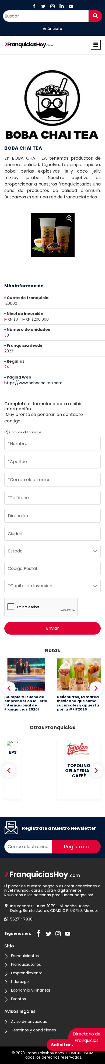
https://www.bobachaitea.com (33, 383)
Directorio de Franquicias (86, 1037)
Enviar (52, 628)
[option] (52, 235)
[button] (9, 688)
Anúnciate (52, 29)
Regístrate (76, 846)
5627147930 (21, 919)
